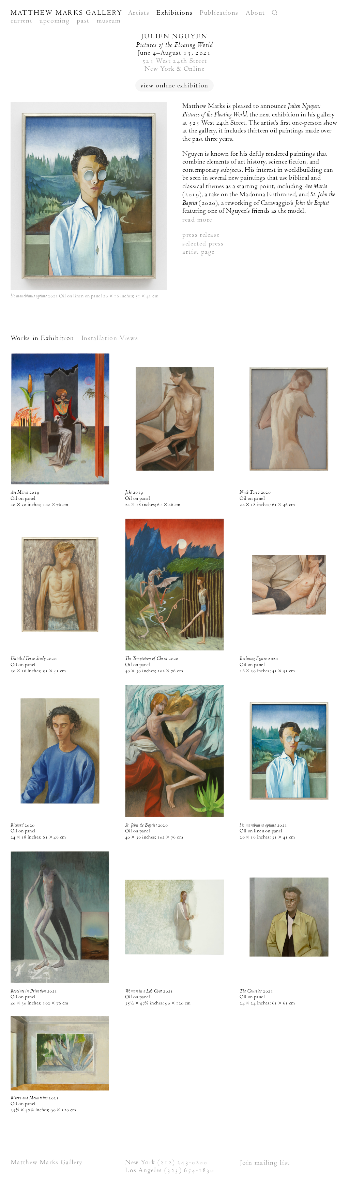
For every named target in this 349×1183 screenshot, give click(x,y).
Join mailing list (265, 1162)
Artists (138, 13)
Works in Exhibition (42, 338)
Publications (219, 13)
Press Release (200, 234)
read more (197, 219)
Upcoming (55, 20)
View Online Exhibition (174, 85)
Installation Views (109, 338)
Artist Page (198, 252)
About (255, 13)
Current (21, 20)
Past (83, 20)
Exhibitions (174, 13)
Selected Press (203, 243)
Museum (109, 20)
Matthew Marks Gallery (67, 13)
